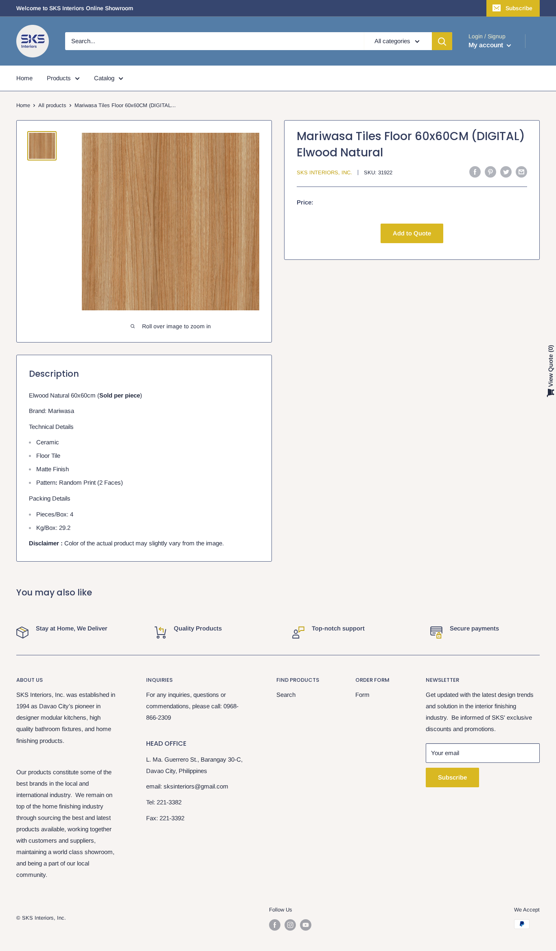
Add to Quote (412, 233)
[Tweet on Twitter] (506, 172)
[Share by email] (521, 172)
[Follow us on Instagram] (290, 925)
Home (24, 78)
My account (486, 45)
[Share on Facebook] (475, 172)
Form (362, 694)
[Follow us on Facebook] (274, 925)
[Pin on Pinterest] (490, 172)
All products (52, 105)
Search (286, 694)
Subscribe (519, 8)
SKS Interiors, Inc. (324, 172)
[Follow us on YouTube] (305, 925)
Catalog (104, 78)
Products (59, 78)
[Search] (442, 41)
